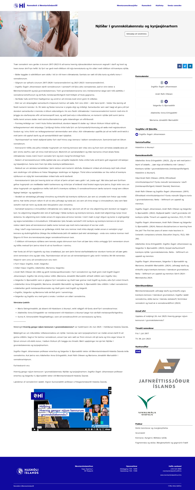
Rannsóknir (146, 5)
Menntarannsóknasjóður (127, 5)
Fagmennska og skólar (145, 442)
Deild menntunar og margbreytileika (151, 428)
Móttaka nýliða (160, 438)
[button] (179, 66)
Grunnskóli (140, 433)
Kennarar (139, 438)
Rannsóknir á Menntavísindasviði (42, 5)
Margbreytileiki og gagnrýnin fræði (172, 442)
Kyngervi (149, 438)
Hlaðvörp (159, 5)
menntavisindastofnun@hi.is (172, 471)
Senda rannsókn (174, 5)
